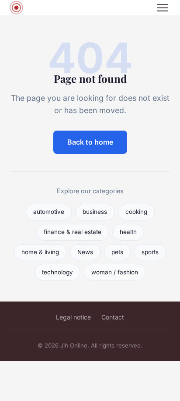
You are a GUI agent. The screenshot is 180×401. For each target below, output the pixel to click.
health (128, 231)
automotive (48, 211)
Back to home (90, 142)
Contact (112, 317)
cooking (136, 211)
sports (150, 252)
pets (117, 252)
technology (57, 272)
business (95, 211)
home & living (40, 252)
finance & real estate (72, 231)
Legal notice (73, 317)
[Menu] (162, 8)
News (85, 252)
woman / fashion (114, 272)
